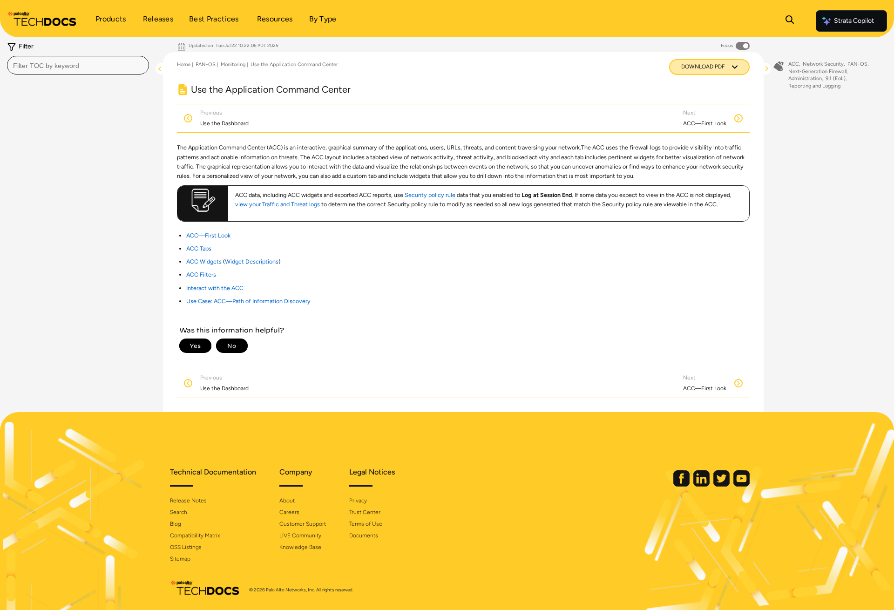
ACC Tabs (198, 248)
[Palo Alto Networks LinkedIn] (702, 484)
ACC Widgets (204, 261)
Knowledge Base (300, 547)
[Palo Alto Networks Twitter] (722, 484)
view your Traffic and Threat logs (277, 204)
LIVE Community (300, 535)
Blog (175, 524)
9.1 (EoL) (836, 78)
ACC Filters (201, 274)
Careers (289, 512)
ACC (793, 64)
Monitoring (233, 64)
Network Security (823, 64)
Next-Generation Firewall (817, 71)
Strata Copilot (854, 21)
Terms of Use (365, 524)
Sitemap (180, 559)
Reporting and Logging (814, 86)
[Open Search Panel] (790, 21)
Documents (363, 535)
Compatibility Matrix (195, 535)
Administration (805, 78)
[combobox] (78, 65)
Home (183, 64)
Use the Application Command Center (294, 64)
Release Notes (188, 500)
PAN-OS (206, 64)
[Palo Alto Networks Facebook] (682, 484)
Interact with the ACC (215, 288)
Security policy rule (430, 194)
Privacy (358, 500)
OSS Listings (186, 547)
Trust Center (364, 512)
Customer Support (302, 524)
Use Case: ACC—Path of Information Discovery (248, 301)
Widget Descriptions (251, 261)
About (287, 500)
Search (178, 512)
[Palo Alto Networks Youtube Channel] (741, 484)
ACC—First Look (208, 235)
